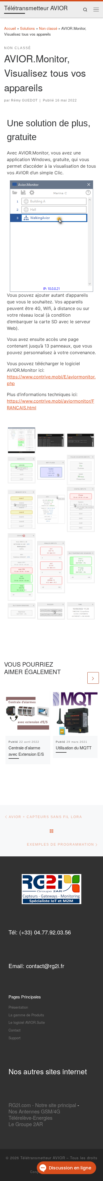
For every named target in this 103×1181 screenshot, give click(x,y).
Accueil (10, 28)
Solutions (27, 28)
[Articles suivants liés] (93, 678)
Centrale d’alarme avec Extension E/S (26, 751)
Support (15, 1037)
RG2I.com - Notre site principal (42, 1104)
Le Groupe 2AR (26, 1123)
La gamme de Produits (26, 1014)
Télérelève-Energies (30, 1117)
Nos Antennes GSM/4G (34, 1111)
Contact (15, 1030)
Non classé (48, 28)
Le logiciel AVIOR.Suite (27, 1022)
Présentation (18, 1007)
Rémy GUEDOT (24, 100)
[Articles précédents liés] (80, 678)
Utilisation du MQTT (73, 747)
